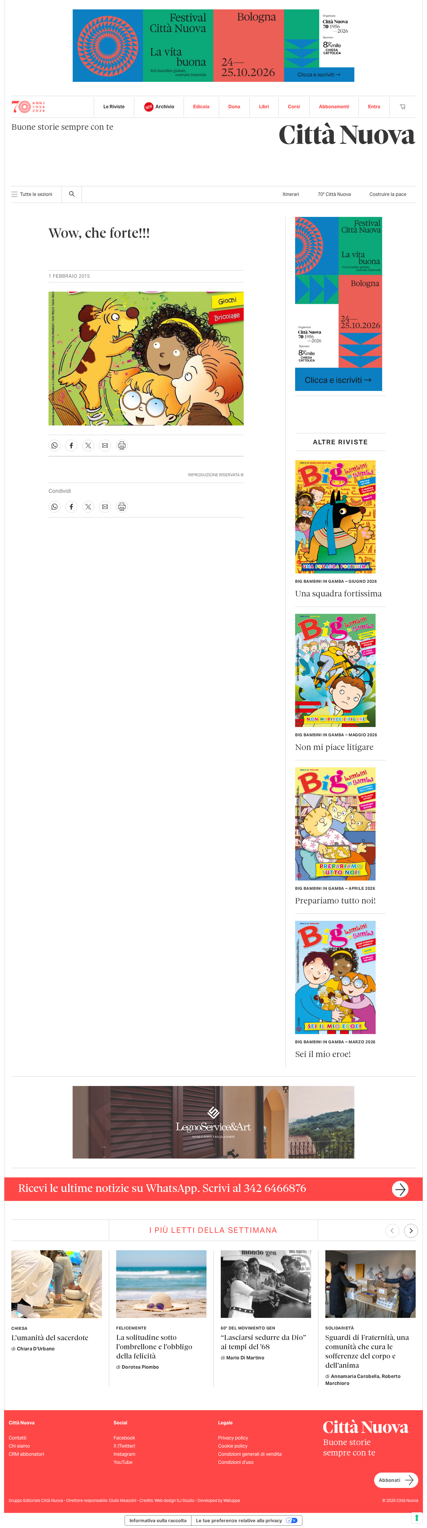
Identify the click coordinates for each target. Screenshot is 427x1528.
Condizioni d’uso (236, 1462)
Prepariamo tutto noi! (335, 901)
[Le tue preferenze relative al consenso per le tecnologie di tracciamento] (416, 1517)
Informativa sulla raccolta (158, 1520)
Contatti (17, 1438)
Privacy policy (233, 1438)
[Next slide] (411, 1231)
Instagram (124, 1454)
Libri (264, 107)
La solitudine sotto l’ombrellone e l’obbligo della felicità (154, 1347)
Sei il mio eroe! (323, 1054)
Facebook (124, 1438)
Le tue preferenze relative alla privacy (239, 1520)
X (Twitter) (124, 1446)
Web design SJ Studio (175, 1500)
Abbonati (389, 1480)
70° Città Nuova (334, 194)
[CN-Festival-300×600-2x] (338, 303)
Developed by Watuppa (219, 1500)
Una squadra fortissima (338, 594)
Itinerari (291, 194)
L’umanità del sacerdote (49, 1338)
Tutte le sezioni (36, 194)
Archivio (164, 107)
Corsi (294, 107)
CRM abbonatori (26, 1454)
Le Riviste (114, 107)
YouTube (123, 1462)
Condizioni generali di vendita (250, 1454)
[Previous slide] (392, 1231)
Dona (234, 107)
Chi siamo (19, 1446)
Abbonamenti (334, 107)
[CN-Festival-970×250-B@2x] (213, 45)
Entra (374, 107)
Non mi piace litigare (334, 747)
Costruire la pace (387, 194)
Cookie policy (232, 1446)
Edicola (201, 107)
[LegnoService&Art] (213, 1122)
